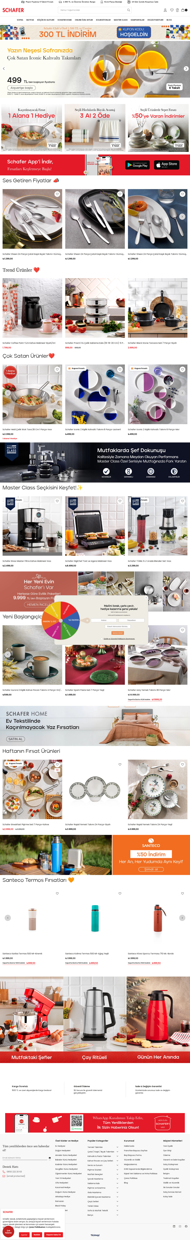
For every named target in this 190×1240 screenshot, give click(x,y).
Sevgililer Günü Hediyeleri (66, 1169)
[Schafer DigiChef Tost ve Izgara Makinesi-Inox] (95, 526)
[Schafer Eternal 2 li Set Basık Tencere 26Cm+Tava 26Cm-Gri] (158, 308)
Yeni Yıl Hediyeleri (63, 1178)
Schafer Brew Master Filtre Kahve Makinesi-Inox (89, 343)
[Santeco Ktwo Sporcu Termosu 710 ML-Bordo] (158, 918)
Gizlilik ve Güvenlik (171, 1183)
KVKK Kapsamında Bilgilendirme (138, 1169)
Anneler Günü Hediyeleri (66, 1155)
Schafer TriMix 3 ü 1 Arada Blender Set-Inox (149, 561)
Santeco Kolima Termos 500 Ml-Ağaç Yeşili (87, 953)
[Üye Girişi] (165, 10)
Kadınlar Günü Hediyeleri (66, 1164)
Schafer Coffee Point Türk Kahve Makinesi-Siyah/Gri (29, 254)
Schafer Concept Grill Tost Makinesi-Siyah (149, 254)
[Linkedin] (174, 1226)
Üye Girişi (167, 1150)
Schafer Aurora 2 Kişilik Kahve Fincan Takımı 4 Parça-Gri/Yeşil (32, 690)
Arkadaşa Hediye (62, 1196)
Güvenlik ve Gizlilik (132, 1160)
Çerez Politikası (130, 1178)
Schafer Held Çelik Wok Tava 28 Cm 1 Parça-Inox (27, 429)
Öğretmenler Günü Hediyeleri (68, 1173)
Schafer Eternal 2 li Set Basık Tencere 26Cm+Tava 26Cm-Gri (158, 343)
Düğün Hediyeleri (62, 1150)
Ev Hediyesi (60, 1146)
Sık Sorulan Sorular (171, 1187)
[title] (31, 128)
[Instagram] (180, 1226)
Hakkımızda (129, 1146)
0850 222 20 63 (14, 1171)
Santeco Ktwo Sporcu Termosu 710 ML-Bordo (151, 953)
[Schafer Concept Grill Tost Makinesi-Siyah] (157, 219)
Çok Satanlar (8, 1231)
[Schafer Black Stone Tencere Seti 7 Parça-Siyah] (32, 308)
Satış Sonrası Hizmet (172, 1192)
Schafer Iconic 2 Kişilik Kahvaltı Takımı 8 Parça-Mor (154, 429)
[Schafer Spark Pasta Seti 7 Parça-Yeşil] (95, 655)
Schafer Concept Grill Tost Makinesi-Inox (86, 254)
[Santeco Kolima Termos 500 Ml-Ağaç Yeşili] (95, 918)
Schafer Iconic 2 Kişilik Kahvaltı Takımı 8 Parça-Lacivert (93, 429)
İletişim (166, 1173)
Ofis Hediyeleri (61, 1183)
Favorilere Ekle (57, 194)
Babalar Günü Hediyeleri (66, 1160)
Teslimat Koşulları (171, 1178)
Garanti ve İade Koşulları (174, 1160)
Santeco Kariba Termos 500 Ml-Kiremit (22, 953)
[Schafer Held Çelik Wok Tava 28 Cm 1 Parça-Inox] (32, 394)
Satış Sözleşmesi (170, 1164)
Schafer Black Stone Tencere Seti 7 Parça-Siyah (27, 343)
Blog (126, 1183)
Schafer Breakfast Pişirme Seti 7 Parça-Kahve (26, 824)
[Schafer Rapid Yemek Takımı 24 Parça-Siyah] (95, 789)
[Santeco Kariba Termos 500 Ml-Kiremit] (32, 918)
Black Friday (60, 1206)
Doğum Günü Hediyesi (65, 1192)
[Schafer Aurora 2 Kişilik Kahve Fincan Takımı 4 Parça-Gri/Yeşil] (32, 655)
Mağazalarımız (130, 1164)
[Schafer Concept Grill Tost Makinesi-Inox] (95, 219)
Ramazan (59, 1201)
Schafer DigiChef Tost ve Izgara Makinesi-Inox (88, 561)
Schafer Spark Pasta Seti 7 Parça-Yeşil (84, 690)
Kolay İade (167, 1196)
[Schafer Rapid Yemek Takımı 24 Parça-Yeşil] (158, 789)
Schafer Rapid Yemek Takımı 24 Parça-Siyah (87, 824)
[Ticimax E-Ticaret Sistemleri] (95, 1235)
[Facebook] (186, 1226)
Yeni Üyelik (168, 1146)
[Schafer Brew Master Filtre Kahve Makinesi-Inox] (95, 308)
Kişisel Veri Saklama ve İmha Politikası (140, 1173)
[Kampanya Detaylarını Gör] (95, 32)
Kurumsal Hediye (62, 1187)
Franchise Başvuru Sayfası (135, 1150)
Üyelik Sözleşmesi (171, 1169)
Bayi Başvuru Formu (133, 1155)
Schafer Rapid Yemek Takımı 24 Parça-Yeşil (150, 824)
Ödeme (166, 1155)
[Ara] (128, 10)
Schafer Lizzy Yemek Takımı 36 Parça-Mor (149, 690)
